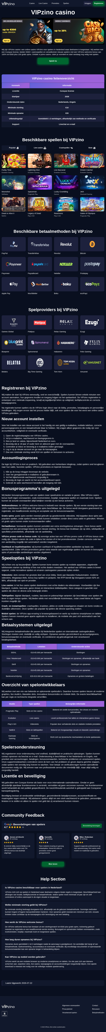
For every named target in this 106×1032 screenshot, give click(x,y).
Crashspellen (64, 148)
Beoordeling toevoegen (91, 826)
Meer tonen (53, 864)
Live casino (38, 148)
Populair (12, 148)
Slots (90, 148)
